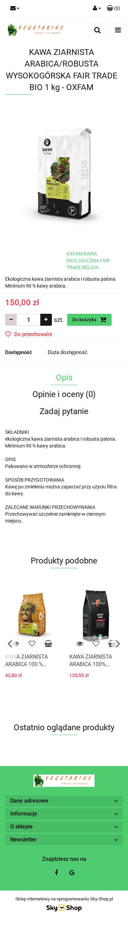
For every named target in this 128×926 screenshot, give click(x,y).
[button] (113, 8)
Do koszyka (85, 319)
